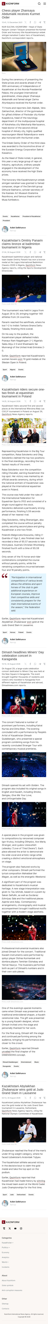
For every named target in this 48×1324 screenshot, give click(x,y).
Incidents (5, 1267)
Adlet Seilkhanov (18, 228)
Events (5, 216)
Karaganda (7, 1066)
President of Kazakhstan (31, 216)
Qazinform (30, 265)
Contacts (5, 1309)
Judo (12, 1195)
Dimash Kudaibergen (10, 1062)
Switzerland (21, 1195)
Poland (20, 632)
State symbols (7, 1285)
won (20, 359)
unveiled (6, 1051)
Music (36, 1062)
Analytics (5, 1257)
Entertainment (26, 1062)
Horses (12, 632)
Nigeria (12, 369)
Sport (5, 369)
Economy (5, 1252)
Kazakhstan (15, 216)
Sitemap (5, 1304)
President (6, 220)
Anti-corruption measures (12, 1290)
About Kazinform (8, 1280)
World (4, 1262)
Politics (5, 1247)
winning (41, 1181)
